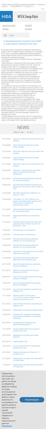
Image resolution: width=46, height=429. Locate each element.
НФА (6, 16)
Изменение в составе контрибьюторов (28, 310)
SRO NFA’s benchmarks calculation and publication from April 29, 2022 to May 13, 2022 (28, 187)
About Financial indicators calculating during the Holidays (26, 265)
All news (30, 132)
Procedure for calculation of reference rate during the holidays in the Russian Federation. (27, 316)
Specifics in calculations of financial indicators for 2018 (26, 271)
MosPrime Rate (9, 25)
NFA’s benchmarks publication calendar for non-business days (27, 179)
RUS (42, 9)
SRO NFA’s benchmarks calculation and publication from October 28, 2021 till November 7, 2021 (27, 224)
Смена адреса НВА (20, 341)
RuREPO (28, 25)
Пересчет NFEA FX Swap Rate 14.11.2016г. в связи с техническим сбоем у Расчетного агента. (26, 297)
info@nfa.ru (28, 6)
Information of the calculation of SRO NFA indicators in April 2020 (28, 252)
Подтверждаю (32, 399)
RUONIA (28, 29)
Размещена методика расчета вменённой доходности (24, 323)
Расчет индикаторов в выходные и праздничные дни (26, 330)
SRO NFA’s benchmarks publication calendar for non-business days (25, 240)
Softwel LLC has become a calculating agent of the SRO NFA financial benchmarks (26, 172)
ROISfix (6, 29)
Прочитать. (7, 426)
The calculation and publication (24, 230)
